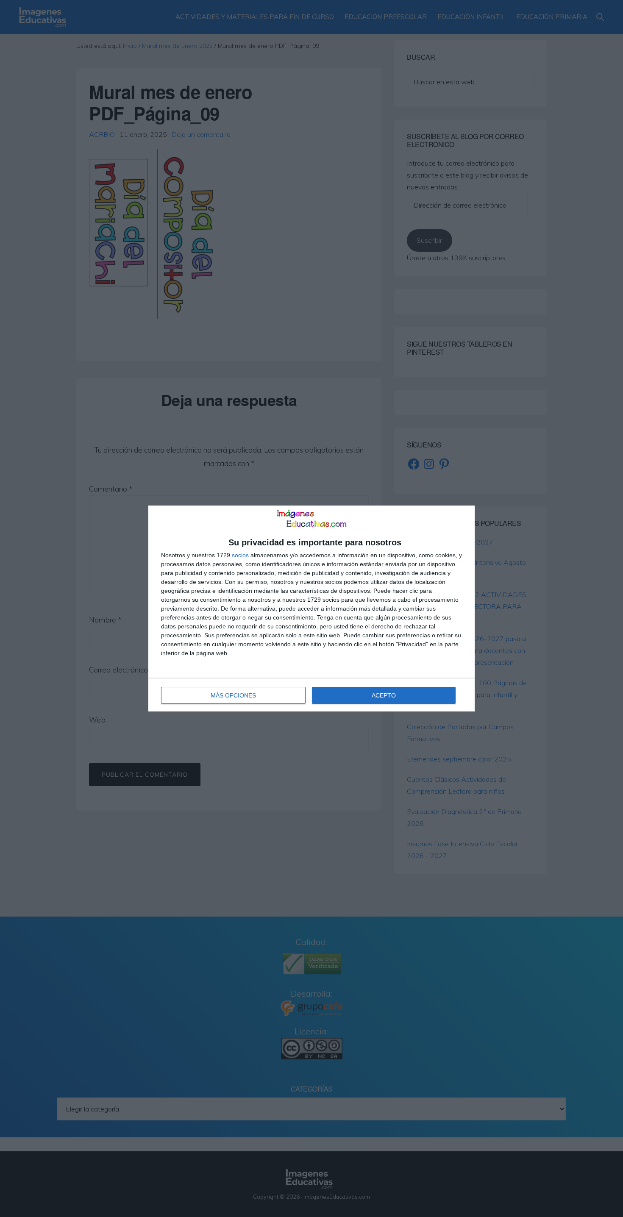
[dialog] (311, 608)
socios (240, 555)
